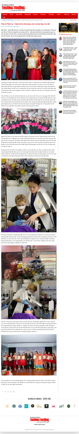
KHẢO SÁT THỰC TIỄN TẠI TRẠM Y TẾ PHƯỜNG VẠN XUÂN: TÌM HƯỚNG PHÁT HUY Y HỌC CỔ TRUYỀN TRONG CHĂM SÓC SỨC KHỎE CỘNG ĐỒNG (69, 41)
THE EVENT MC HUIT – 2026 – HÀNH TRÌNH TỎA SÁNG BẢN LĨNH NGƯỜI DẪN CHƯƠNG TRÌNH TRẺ (70, 56)
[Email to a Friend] (8, 392)
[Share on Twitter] (5, 392)
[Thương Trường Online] (13, 7)
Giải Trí (59, 14)
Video (3, 17)
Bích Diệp (16, 26)
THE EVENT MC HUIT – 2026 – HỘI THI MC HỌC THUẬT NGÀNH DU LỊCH (70, 49)
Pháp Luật (66, 14)
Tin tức (11, 14)
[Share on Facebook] (2, 392)
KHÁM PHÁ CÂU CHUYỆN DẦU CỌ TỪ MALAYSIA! (69, 86)
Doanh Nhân (19, 14)
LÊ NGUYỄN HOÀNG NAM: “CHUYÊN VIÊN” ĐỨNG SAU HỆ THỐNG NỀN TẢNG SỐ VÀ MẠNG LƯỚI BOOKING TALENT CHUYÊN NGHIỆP (70, 72)
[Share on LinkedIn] (13, 392)
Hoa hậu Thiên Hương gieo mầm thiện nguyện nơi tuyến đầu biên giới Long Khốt (70, 112)
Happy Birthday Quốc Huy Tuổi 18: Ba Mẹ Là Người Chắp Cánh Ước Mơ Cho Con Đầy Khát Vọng (70, 63)
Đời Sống (51, 14)
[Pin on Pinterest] (11, 392)
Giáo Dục (74, 14)
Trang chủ (4, 14)
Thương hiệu (27, 14)
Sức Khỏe (43, 14)
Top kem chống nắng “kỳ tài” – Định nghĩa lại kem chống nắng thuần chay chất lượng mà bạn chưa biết (70, 80)
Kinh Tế (35, 14)
